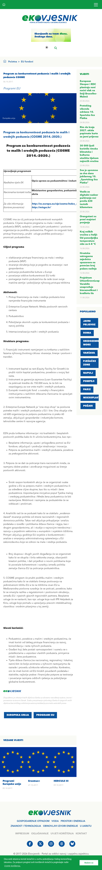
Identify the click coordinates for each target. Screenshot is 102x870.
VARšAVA (89, 353)
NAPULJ (88, 373)
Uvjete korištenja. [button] (12, 866)
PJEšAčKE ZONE (89, 363)
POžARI (88, 406)
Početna (12, 62)
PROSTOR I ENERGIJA (73, 821)
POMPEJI (88, 381)
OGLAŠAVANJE (40, 833)
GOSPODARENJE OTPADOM (33, 821)
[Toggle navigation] (96, 5)
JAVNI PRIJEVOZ (89, 323)
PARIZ (87, 389)
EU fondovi (27, 62)
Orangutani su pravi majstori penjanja (88, 219)
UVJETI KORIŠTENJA (62, 833)
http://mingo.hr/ (41, 207)
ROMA (87, 333)
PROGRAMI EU (45, 715)
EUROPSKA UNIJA (18, 715)
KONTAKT (81, 833)
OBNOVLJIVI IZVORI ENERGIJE (60, 826)
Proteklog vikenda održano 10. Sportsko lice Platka (87, 112)
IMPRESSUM (22, 833)
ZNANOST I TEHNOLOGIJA (26, 826)
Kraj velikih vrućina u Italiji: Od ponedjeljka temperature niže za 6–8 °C (89, 238)
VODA (55, 821)
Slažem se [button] (88, 863)
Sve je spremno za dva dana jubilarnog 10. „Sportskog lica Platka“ (89, 176)
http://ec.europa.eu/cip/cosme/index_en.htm (58, 204)
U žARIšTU (86, 826)
